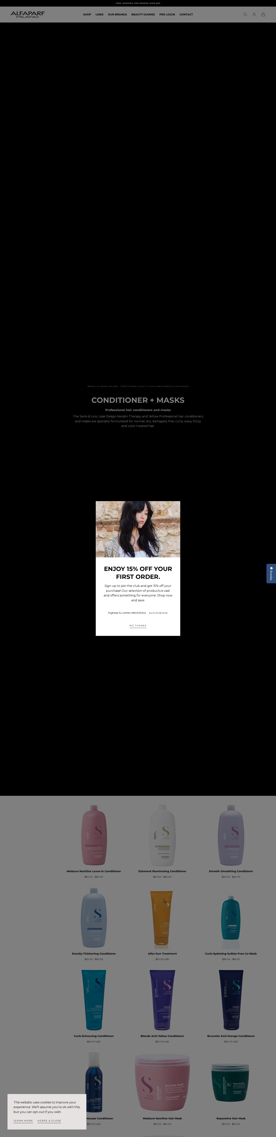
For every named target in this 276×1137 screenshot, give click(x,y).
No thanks (138, 625)
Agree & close (49, 1120)
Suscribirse (158, 612)
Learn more (23, 1120)
